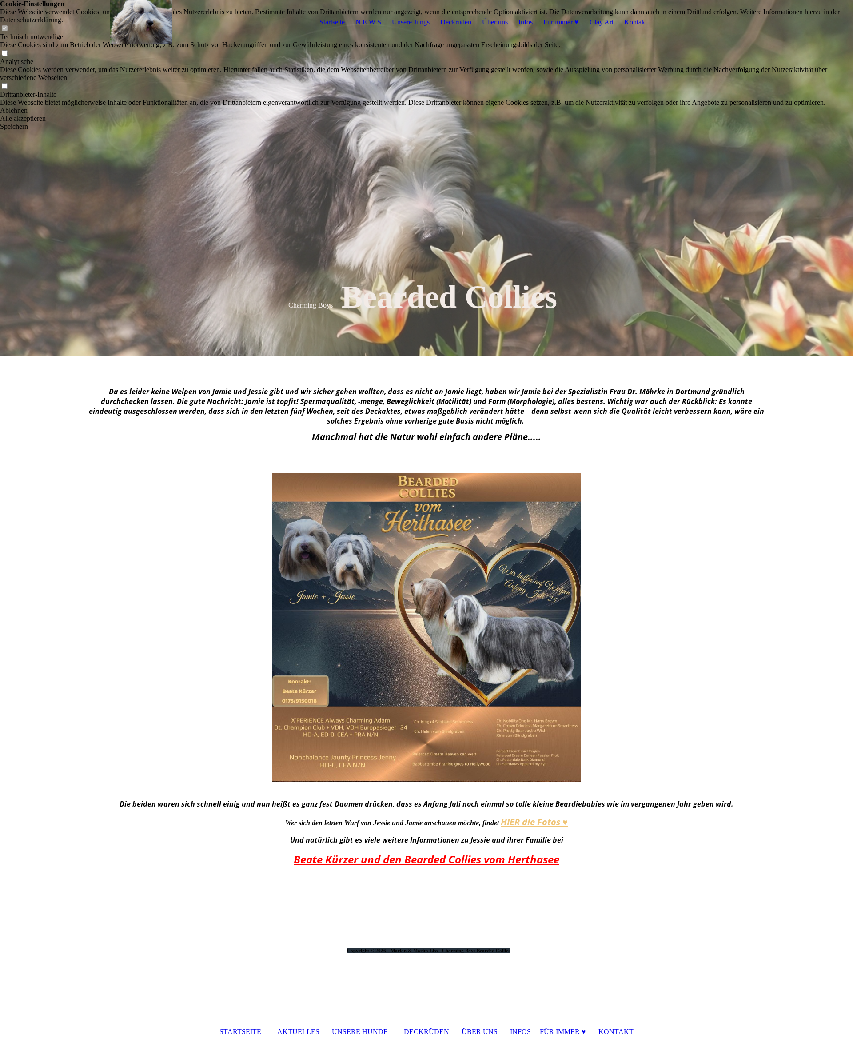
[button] (426, 111)
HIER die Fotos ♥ (534, 822)
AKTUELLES (297, 1031)
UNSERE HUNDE (361, 1031)
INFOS (520, 1031)
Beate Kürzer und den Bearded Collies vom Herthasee (426, 859)
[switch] (4, 53)
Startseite (332, 22)
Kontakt (635, 22)
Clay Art (602, 22)
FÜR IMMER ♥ (563, 1031)
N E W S (368, 22)
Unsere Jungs (411, 22)
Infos (525, 22)
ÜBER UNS (480, 1031)
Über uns (495, 22)
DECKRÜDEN (426, 1031)
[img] (140, 22)
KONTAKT (615, 1031)
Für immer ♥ (561, 22)
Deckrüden (455, 22)
